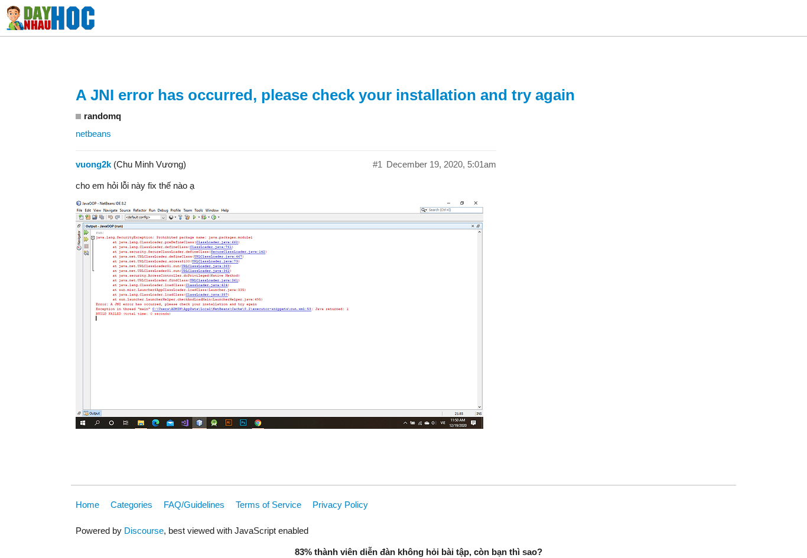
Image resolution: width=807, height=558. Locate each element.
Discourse (144, 531)
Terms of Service (268, 505)
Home (87, 505)
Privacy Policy (340, 505)
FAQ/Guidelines (194, 505)
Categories (131, 505)
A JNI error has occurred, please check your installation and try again (325, 95)
